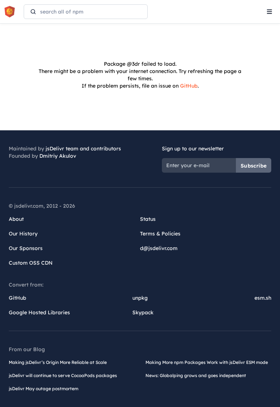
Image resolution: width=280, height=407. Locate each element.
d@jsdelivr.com (159, 248)
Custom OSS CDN (30, 263)
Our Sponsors (26, 248)
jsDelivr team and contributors (83, 148)
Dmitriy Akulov (57, 156)
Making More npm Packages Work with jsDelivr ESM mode (206, 362)
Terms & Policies (160, 233)
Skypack (142, 312)
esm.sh (262, 298)
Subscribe (254, 165)
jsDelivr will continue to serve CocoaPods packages (63, 375)
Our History (23, 233)
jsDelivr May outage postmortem (43, 388)
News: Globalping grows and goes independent (195, 375)
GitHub (189, 85)
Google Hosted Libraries (39, 312)
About (16, 219)
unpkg (140, 298)
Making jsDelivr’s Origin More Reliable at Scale (58, 362)
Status (148, 219)
